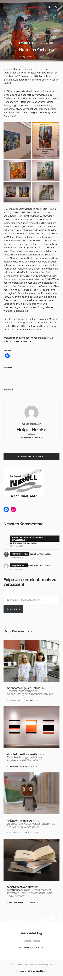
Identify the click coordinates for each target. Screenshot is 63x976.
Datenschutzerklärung (37, 971)
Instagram (25, 947)
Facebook (38, 947)
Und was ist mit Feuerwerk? (24, 543)
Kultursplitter (26, 43)
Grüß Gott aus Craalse (42, 553)
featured (8, 390)
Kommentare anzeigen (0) (31, 456)
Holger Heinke (31, 429)
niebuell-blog (31, 7)
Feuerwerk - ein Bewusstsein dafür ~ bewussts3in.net (28, 538)
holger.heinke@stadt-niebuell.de (31, 437)
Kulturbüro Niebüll (20, 553)
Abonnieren (13, 608)
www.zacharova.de (20, 341)
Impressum (21, 971)
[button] (5, 7)
